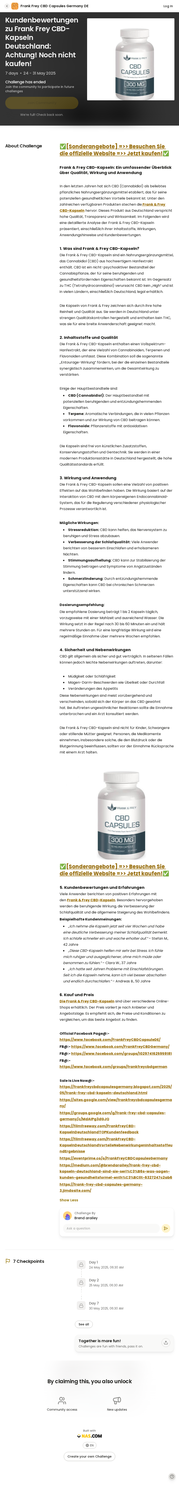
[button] (89, 1445)
